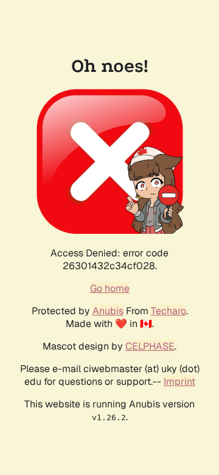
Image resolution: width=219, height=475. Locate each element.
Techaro (168, 310)
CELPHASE (150, 346)
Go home (110, 288)
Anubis (107, 310)
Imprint (179, 381)
